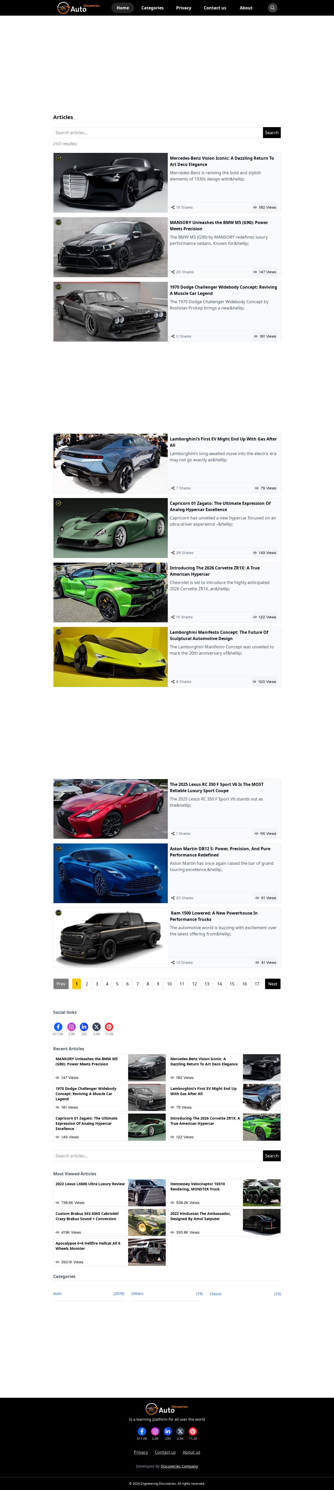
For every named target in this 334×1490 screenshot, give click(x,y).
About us (191, 1452)
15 (232, 984)
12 (194, 984)
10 (169, 984)
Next (272, 984)
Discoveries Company (179, 1466)
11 (182, 984)
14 (219, 984)
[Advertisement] (167, 69)
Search (272, 132)
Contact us (165, 1452)
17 (257, 984)
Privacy (141, 1452)
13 (207, 984)
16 (244, 984)
